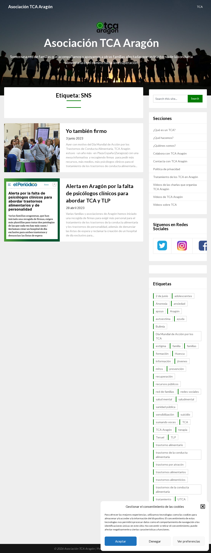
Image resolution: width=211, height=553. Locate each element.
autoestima (163, 319)
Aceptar (120, 541)
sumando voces (166, 422)
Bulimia (160, 326)
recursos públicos (167, 384)
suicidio (185, 414)
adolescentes (183, 296)
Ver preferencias (188, 541)
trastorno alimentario (169, 445)
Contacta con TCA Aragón (170, 161)
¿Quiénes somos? (164, 145)
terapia (182, 429)
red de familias (165, 391)
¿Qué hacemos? (163, 137)
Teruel (160, 437)
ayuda (180, 319)
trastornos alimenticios (170, 479)
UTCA (182, 499)
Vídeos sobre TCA (165, 204)
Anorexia (161, 303)
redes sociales (190, 391)
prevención (176, 369)
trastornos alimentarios (171, 472)
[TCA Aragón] (162, 250)
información (163, 361)
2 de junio (162, 296)
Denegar (155, 541)
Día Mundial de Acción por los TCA (174, 336)
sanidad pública (165, 407)
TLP (173, 437)
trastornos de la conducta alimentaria (172, 489)
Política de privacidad (166, 169)
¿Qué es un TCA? (164, 130)
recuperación (164, 376)
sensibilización (165, 414)
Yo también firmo (86, 131)
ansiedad (179, 303)
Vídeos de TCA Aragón (168, 197)
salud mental (164, 399)
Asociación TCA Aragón (30, 6)
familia (176, 346)
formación (162, 353)
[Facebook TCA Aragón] (203, 250)
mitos (159, 369)
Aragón (174, 311)
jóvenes (182, 361)
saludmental (186, 399)
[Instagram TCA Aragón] (182, 250)
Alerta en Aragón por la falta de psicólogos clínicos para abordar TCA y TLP (99, 193)
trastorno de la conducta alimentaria (172, 455)
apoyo (160, 311)
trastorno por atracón (170, 464)
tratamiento (163, 499)
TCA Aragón (164, 429)
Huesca (180, 353)
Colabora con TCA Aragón (170, 153)
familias (191, 346)
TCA (200, 6)
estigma (161, 346)
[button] (203, 506)
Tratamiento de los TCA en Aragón (175, 177)
